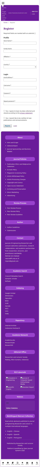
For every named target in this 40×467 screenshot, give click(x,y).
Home (5, 22)
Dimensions (9, 296)
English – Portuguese (14, 438)
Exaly (7, 314)
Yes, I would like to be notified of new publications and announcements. (17, 119)
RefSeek (8, 281)
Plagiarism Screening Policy (16, 173)
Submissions (11, 230)
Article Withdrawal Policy (15, 176)
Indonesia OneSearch (12, 328)
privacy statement (26, 113)
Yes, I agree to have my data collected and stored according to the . (19, 112)
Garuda (7, 306)
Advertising (11, 195)
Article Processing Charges (16, 179)
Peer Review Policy (13, 211)
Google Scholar (10, 293)
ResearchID (9, 345)
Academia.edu (10, 340)
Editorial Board (12, 146)
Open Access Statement (15, 186)
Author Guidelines (13, 227)
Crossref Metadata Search (14, 276)
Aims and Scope (12, 142)
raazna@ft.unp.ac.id (12, 258)
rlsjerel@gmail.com (11, 261)
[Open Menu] (3, 3)
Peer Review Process (14, 208)
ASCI (6, 308)
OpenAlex (8, 298)
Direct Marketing (13, 192)
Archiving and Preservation (16, 189)
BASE (7, 301)
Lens (6, 311)
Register (7, 126)
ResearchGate (10, 343)
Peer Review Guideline (15, 215)
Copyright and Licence (15, 182)
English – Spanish (13, 434)
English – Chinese (13, 431)
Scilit (6, 303)
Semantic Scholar (11, 279)
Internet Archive (10, 325)
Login (15, 126)
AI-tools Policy (12, 170)
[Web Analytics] (7, 403)
